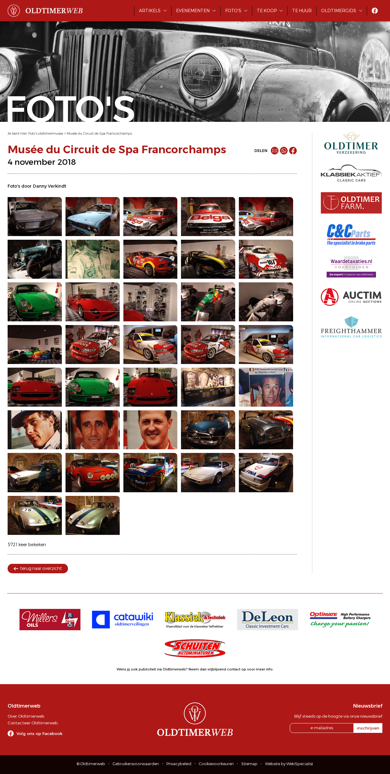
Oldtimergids (338, 10)
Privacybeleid (178, 764)
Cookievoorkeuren (216, 764)
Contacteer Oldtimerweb (33, 722)
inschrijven (368, 728)
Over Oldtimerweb (26, 716)
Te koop (267, 10)
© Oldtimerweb (91, 764)
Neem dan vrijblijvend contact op (217, 669)
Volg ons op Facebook (39, 733)
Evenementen (193, 10)
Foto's (233, 10)
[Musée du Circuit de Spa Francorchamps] (35, 216)
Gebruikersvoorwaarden (136, 764)
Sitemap (249, 764)
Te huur (302, 10)
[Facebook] (293, 150)
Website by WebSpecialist (289, 764)
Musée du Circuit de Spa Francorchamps (99, 133)
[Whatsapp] (284, 150)
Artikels (150, 10)
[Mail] (274, 150)
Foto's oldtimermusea (45, 133)
